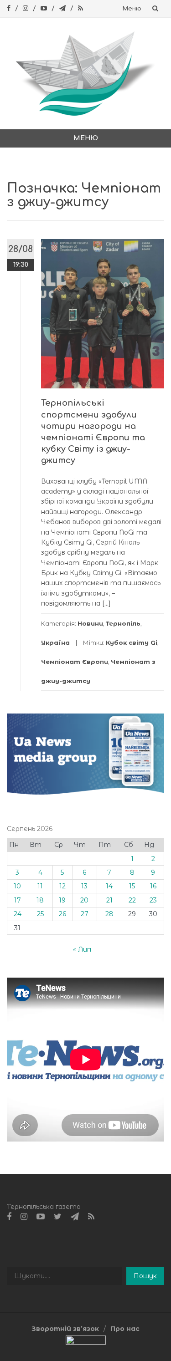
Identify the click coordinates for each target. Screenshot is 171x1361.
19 (62, 900)
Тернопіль (123, 623)
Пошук (145, 1276)
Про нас (125, 1329)
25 (40, 914)
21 (109, 900)
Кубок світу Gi (131, 642)
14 (109, 886)
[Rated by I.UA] (86, 1342)
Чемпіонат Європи (74, 661)
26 (62, 914)
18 (40, 900)
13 (84, 886)
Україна (55, 642)
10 (17, 886)
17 (17, 900)
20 (84, 900)
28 (109, 914)
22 (132, 900)
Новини (90, 623)
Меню (132, 8)
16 (153, 886)
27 (84, 914)
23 (153, 900)
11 (40, 886)
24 (17, 914)
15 (132, 886)
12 (62, 886)
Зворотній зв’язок (65, 1329)
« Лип (82, 949)
